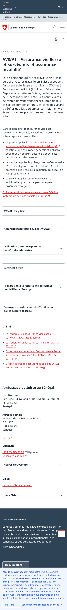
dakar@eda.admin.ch (14, 456)
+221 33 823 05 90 (13, 452)
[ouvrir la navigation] (62, 27)
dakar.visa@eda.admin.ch (17, 485)
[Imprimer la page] (56, 39)
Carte (5, 438)
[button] (61, 533)
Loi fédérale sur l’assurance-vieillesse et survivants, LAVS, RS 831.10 (29, 335)
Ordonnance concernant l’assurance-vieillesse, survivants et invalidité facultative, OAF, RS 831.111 (33, 355)
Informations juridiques (50, 597)
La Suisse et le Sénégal (22, 27)
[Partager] (63, 39)
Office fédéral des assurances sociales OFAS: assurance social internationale (32, 365)
